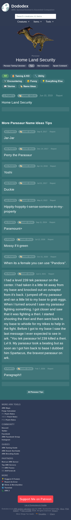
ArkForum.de (10, 471)
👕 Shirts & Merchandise (12, 485)
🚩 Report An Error (10, 482)
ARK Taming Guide (9, 448)
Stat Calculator (43, 66)
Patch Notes (10, 414)
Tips (31, 66)
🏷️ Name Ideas (27, 95)
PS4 (67, 509)
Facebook (6, 434)
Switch (15, 511)
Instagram (6, 440)
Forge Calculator (9, 411)
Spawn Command (60, 66)
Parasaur (35, 56)
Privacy (55, 511)
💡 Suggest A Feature (11, 479)
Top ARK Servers (9, 465)
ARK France (9, 468)
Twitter (4, 431)
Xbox (62, 509)
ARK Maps (6, 408)
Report (59, 95)
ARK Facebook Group (11, 437)
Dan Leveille (26, 511)
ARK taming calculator (22, 509)
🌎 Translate (7, 488)
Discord (5, 428)
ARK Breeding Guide (10, 454)
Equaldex (42, 514)
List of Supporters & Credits (36, 505)
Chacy (52, 514)
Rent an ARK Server (10, 462)
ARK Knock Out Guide (11, 451)
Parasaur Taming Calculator (15, 66)
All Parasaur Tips (35, 392)
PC (58, 509)
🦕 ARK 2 (6, 491)
